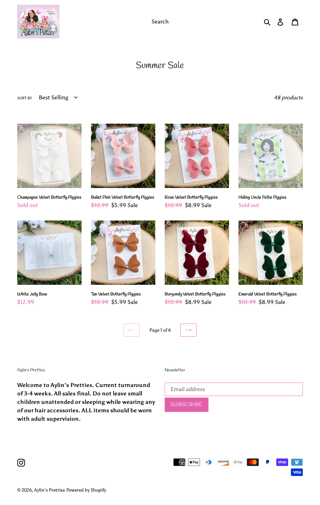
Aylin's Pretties (49, 490)
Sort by (24, 98)
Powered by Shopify (86, 490)
